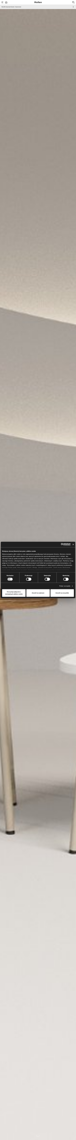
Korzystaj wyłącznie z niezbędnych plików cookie (14, 593)
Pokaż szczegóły (64, 586)
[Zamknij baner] (73, 544)
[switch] (28, 579)
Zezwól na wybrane (38, 593)
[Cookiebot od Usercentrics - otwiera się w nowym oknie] (62, 544)
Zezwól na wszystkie (62, 593)
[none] (38, 1137)
